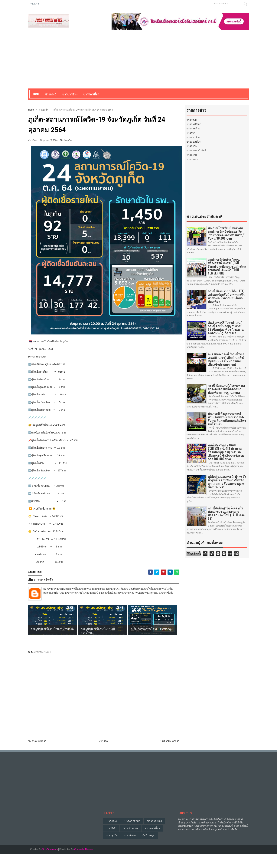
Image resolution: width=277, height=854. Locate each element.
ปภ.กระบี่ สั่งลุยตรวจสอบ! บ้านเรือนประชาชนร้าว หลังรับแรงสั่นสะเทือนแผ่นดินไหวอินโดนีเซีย (227, 418)
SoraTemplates (50, 849)
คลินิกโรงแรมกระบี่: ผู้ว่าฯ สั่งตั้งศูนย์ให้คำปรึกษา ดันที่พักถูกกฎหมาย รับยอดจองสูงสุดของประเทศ (227, 481)
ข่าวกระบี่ (192, 119)
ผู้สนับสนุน (148, 835)
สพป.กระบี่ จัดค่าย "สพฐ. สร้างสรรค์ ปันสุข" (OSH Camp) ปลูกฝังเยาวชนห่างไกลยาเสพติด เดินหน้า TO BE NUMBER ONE (227, 266)
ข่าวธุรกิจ (192, 146)
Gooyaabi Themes (83, 849)
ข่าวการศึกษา (194, 124)
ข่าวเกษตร (192, 159)
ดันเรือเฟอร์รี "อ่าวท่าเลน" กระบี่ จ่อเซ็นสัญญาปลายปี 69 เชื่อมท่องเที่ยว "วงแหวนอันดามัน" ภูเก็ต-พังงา (226, 327)
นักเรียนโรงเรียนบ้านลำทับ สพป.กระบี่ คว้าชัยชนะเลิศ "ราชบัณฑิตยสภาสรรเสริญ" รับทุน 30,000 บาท (226, 233)
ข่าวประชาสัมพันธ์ (196, 150)
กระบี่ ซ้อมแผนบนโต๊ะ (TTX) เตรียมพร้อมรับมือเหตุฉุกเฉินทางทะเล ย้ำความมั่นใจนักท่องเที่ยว (226, 296)
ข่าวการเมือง (193, 128)
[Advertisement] (138, 62)
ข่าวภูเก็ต (67, 140)
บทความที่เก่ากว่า (170, 741)
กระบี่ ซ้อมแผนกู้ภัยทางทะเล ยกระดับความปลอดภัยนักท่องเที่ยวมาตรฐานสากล (226, 388)
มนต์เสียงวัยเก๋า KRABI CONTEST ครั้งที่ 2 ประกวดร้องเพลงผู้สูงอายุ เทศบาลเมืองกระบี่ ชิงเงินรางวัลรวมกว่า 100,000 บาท (226, 452)
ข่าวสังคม (192, 155)
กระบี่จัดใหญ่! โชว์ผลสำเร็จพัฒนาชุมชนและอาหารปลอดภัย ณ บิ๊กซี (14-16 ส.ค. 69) (226, 513)
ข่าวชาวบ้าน (69, 94)
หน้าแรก (35, 3)
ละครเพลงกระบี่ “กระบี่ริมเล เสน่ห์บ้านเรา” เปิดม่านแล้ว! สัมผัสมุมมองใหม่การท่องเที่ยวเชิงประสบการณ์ (226, 359)
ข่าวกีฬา (191, 133)
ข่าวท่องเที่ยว (193, 141)
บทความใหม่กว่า (37, 741)
